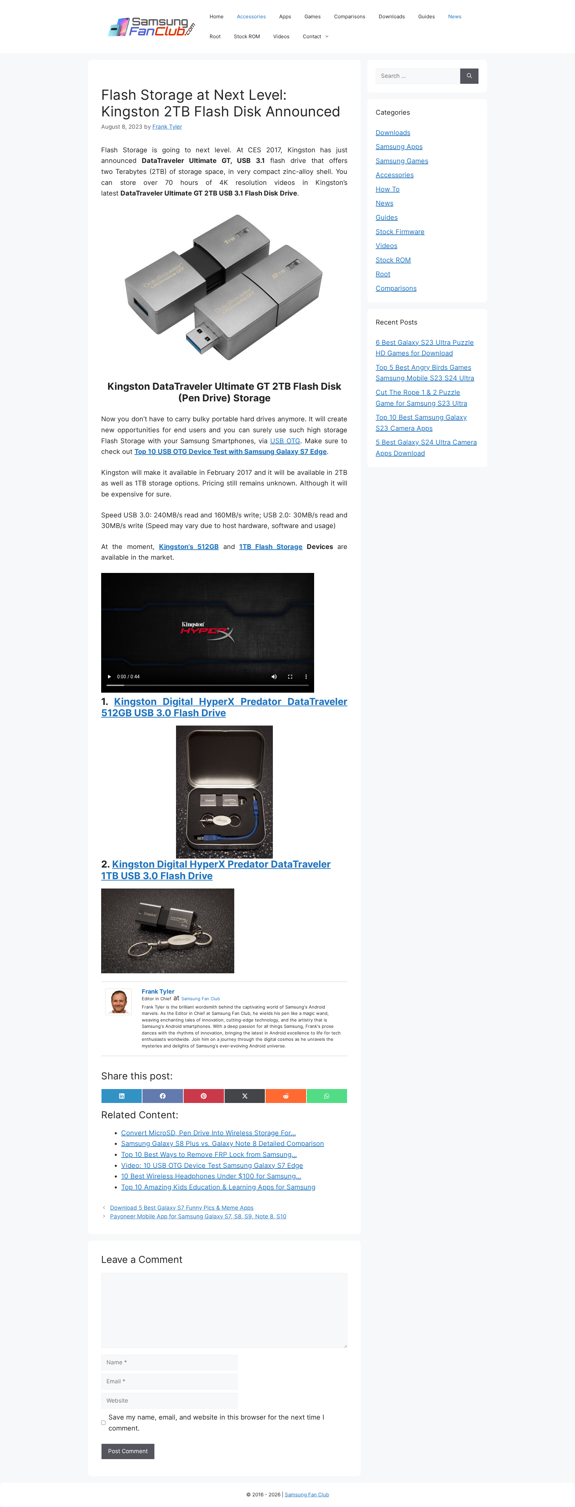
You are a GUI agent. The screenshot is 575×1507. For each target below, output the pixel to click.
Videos (281, 36)
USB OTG (285, 441)
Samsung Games (402, 161)
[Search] (469, 76)
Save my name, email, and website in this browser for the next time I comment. (216, 1422)
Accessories (251, 16)
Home (217, 16)
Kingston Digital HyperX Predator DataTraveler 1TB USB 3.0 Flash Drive (216, 870)
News (455, 16)
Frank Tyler (158, 991)
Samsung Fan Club (200, 998)
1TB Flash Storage (271, 547)
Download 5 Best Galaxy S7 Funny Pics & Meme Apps (182, 1207)
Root (215, 36)
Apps (285, 16)
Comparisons (349, 16)
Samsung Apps (399, 147)
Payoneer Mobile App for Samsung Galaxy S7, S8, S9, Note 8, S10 (198, 1216)
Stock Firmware (400, 232)
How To (388, 189)
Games (312, 16)
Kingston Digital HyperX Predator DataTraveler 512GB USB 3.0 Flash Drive (224, 707)
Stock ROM (247, 36)
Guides (426, 16)
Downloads (392, 16)
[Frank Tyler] (120, 1002)
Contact (312, 36)
